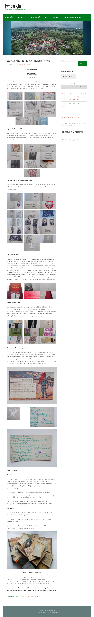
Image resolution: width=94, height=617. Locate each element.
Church (37, 612)
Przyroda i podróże (34, 17)
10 (63, 97)
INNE (46, 17)
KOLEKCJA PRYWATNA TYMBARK (34, 597)
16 (85, 97)
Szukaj (63, 60)
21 (78, 100)
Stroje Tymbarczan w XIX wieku (72, 17)
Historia (20, 17)
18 (66, 100)
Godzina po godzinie (67, 117)
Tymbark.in (13, 6)
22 (81, 100)
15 (81, 97)
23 (85, 100)
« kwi (73, 111)
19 (70, 100)
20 (74, 100)
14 (78, 97)
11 (66, 97)
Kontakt (55, 17)
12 (70, 97)
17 (63, 100)
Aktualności (9, 17)
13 (74, 97)
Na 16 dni (77, 117)
